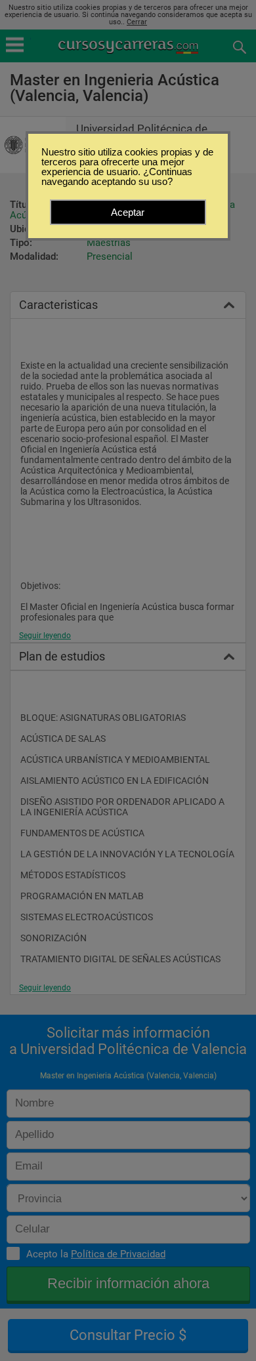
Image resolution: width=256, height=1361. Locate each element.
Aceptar (127, 212)
